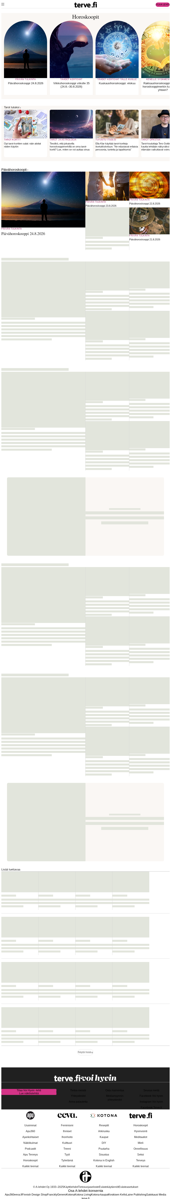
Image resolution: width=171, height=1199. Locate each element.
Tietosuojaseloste (88, 1186)
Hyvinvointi (140, 1131)
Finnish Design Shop (34, 1194)
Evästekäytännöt (109, 1186)
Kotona (70, 1194)
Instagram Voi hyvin (151, 1101)
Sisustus (104, 1154)
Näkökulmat (30, 1142)
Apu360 (30, 1131)
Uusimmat (30, 1125)
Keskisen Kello (117, 1194)
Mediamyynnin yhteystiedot (114, 1097)
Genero (61, 1194)
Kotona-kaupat (99, 1194)
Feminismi (67, 1125)
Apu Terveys (30, 1154)
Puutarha (104, 1148)
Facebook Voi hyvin (151, 1095)
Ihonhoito (67, 1137)
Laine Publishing (136, 1194)
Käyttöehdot (71, 1186)
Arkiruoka (104, 1131)
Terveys (140, 1160)
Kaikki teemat (30, 1166)
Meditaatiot (140, 1137)
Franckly (52, 1194)
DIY (104, 1142)
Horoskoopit (30, 1160)
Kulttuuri (67, 1142)
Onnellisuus (141, 1148)
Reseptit (104, 1125)
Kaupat (104, 1137)
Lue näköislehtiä (29, 1093)
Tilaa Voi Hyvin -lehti (29, 1090)
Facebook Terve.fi (151, 1107)
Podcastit (30, 1148)
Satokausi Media (156, 1194)
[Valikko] (2, 5)
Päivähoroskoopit (14, 169)
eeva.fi (18, 1194)
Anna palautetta (78, 1101)
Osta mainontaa (114, 1090)
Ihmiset (67, 1131)
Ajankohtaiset (30, 1137)
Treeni (67, 1148)
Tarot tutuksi (11, 107)
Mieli (140, 1142)
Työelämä (67, 1160)
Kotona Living (83, 1194)
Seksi (140, 1154)
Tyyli (67, 1154)
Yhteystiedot (78, 1095)
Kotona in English (103, 1160)
